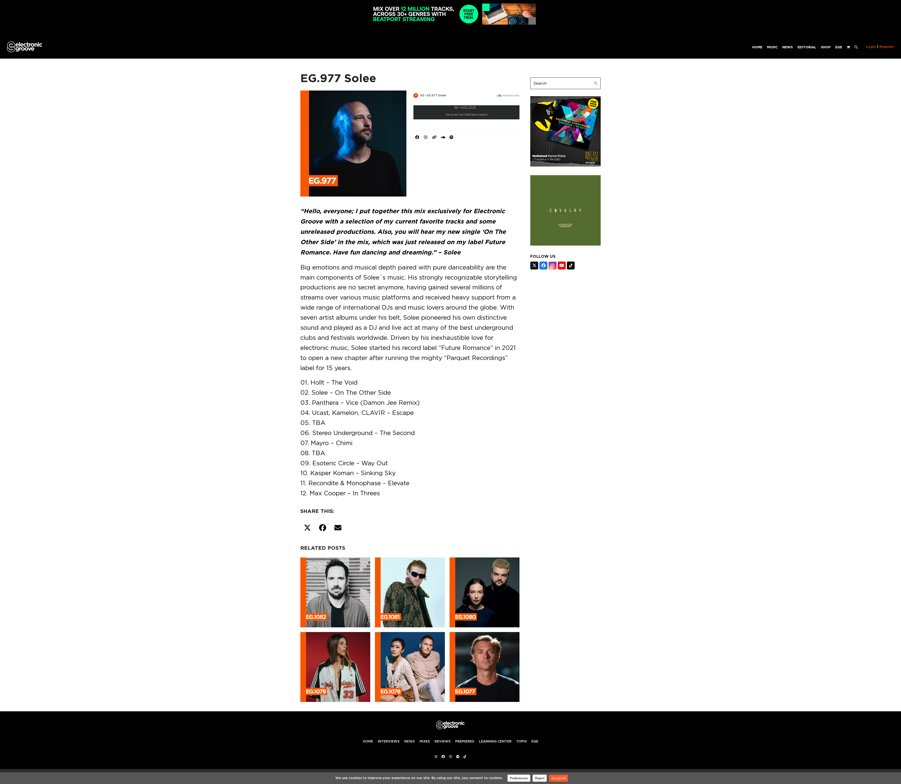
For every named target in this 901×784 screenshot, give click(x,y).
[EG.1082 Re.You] (335, 591)
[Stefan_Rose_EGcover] (565, 244)
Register (886, 47)
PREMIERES (464, 741)
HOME (368, 741)
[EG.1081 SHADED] (410, 591)
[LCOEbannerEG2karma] (565, 165)
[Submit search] (595, 83)
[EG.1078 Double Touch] (410, 666)
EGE (534, 741)
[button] (856, 47)
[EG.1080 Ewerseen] (484, 591)
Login (871, 47)
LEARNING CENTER (495, 741)
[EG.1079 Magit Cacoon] (335, 666)
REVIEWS (442, 741)
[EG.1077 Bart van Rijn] (484, 666)
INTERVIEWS (389, 741)
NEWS (409, 741)
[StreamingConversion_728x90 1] (450, 23)
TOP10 (521, 741)
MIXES (425, 741)
